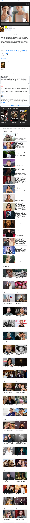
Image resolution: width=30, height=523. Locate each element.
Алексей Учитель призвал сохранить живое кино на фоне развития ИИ (20, 231)
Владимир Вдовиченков (21, 50)
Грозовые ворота (22, 122)
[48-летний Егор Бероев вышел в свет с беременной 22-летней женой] (9, 440)
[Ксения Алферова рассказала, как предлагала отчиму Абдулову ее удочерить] (9, 325)
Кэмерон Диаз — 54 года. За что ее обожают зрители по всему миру (20, 161)
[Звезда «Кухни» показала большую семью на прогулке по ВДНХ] (21, 503)
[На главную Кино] (4, 1)
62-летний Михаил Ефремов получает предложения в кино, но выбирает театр (20, 179)
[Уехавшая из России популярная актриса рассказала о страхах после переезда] (21, 325)
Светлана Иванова (9, 50)
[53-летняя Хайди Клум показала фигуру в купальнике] (9, 516)
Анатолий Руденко (17, 51)
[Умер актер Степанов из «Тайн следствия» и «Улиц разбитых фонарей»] (21, 414)
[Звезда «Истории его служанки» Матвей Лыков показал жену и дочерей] (21, 453)
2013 (5, 28)
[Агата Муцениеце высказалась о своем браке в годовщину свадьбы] (21, 338)
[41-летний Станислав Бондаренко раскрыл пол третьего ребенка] (21, 465)
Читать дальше (3, 92)
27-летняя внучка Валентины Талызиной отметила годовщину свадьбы (20, 258)
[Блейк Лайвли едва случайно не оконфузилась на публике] (9, 503)
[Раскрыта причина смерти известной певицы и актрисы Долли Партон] (9, 338)
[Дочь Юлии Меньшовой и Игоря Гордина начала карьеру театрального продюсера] (9, 376)
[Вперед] (28, 108)
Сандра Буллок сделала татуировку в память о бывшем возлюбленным (19, 188)
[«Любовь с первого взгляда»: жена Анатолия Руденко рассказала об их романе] (9, 287)
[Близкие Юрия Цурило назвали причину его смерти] (9, 351)
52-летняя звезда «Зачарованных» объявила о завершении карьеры (20, 205)
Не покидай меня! (13, 122)
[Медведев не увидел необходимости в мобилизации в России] (9, 414)
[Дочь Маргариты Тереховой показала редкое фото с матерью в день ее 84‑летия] (9, 275)
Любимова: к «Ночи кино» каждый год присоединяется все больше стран (20, 223)
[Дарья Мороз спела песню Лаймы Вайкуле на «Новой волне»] (9, 453)
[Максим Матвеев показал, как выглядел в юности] (9, 478)
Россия (7, 53)
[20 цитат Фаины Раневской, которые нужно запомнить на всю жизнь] (21, 440)
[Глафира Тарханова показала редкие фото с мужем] (21, 300)
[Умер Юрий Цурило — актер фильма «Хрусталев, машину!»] (9, 389)
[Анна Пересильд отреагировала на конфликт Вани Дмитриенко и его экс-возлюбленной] (21, 389)
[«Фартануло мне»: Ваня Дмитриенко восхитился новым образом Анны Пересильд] (21, 402)
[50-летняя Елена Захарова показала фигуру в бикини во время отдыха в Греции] (21, 427)
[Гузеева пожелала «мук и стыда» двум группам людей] (9, 364)
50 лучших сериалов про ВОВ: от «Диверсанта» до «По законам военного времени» (20, 135)
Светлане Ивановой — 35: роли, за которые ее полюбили (20, 144)
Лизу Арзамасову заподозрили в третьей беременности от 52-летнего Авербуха (21, 240)
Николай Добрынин (23, 51)
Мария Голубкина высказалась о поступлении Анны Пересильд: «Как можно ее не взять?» (21, 249)
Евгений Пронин (12, 51)
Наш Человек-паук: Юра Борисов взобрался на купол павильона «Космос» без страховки (20, 170)
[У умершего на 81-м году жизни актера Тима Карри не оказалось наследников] (9, 402)
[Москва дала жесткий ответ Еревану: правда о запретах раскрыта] (9, 300)
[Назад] (26, 108)
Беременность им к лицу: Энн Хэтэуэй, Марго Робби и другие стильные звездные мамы (21, 153)
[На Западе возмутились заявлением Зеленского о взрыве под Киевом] (9, 313)
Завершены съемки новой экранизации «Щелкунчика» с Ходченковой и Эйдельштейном (21, 214)
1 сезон (2, 69)
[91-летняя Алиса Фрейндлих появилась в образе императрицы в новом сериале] (21, 376)
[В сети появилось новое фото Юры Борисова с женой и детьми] (9, 491)
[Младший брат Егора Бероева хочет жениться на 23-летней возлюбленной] (21, 491)
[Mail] (2, 1)
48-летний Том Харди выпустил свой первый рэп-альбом (20, 196)
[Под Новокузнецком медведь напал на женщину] (9, 465)
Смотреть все (27, 73)
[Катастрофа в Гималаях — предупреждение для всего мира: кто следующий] (21, 275)
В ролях (2, 50)
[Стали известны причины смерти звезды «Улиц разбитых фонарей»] (21, 364)
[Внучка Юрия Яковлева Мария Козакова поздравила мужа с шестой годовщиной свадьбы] (21, 313)
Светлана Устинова (14, 50)
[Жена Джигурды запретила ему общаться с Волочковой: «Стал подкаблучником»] (9, 427)
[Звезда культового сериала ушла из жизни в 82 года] (21, 351)
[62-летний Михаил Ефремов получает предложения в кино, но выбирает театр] (21, 516)
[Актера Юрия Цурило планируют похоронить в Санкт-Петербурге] (21, 478)
